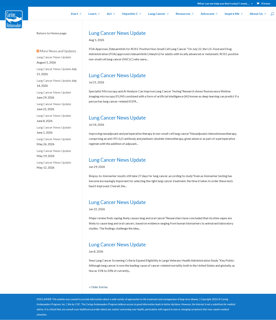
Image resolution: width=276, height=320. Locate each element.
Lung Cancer (156, 13)
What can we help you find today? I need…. (223, 3)
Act (109, 13)
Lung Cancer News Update (117, 33)
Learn (92, 13)
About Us (256, 13)
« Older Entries (98, 287)
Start (74, 13)
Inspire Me (232, 13)
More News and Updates (58, 51)
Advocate (207, 13)
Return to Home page (51, 33)
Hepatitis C (130, 13)
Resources (183, 13)
